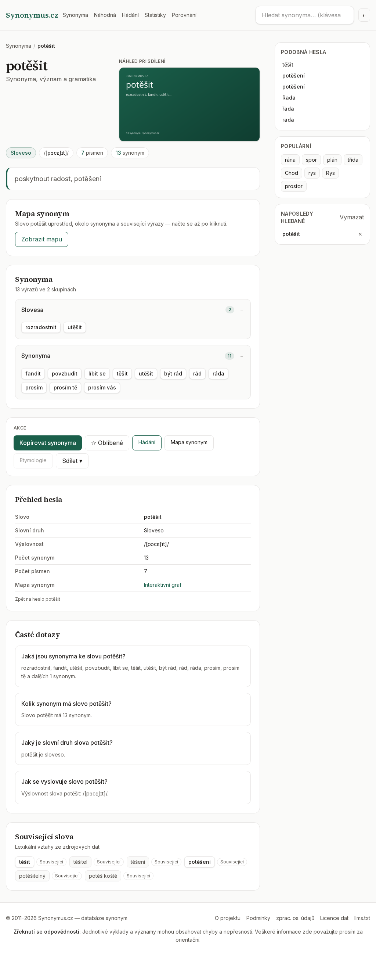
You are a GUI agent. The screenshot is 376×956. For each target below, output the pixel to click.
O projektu (228, 918)
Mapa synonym (189, 442)
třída (353, 160)
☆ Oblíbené (107, 442)
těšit (122, 373)
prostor (294, 186)
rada (288, 119)
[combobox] (305, 15)
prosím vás (102, 387)
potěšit (291, 234)
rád (197, 373)
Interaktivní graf (162, 585)
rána (290, 160)
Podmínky (258, 918)
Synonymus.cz (32, 15)
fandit (33, 373)
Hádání (130, 15)
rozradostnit (41, 327)
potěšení (199, 862)
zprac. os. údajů (295, 918)
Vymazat (352, 217)
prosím (34, 387)
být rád (173, 373)
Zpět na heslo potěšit (37, 599)
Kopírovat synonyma (47, 442)
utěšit (75, 327)
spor (311, 160)
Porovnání (184, 15)
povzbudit (64, 373)
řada (288, 108)
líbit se (97, 373)
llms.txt (362, 918)
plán (332, 160)
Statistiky (155, 15)
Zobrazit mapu (41, 239)
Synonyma (75, 15)
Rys (330, 173)
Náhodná (105, 15)
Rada (289, 97)
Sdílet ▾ (72, 460)
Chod (291, 173)
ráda (218, 373)
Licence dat (334, 918)
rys (312, 173)
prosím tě (65, 387)
